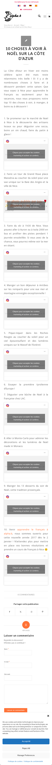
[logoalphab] (21, 16)
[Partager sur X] (20, 612)
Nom (6, 649)
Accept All (26, 741)
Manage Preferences (26, 755)
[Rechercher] (38, 16)
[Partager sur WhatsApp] (31, 612)
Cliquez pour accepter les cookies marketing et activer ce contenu (26, 153)
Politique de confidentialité (33, 761)
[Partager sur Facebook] (9, 612)
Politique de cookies (15, 761)
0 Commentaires (26, 594)
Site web (7, 674)
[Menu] (45, 16)
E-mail (7, 662)
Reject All (26, 748)
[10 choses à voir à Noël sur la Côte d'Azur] (26, 41)
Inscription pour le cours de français (27, 2)
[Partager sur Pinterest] (42, 612)
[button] (48, 716)
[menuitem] (26, 2)
